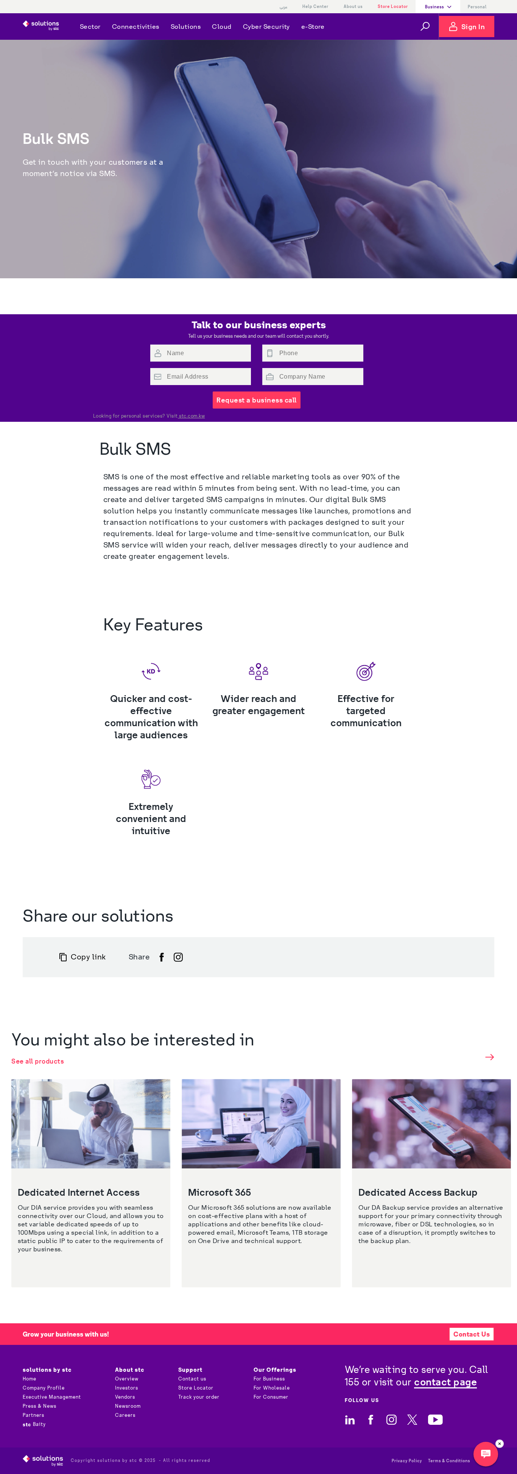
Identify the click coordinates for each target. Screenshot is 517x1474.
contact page (445, 1381)
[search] (425, 26)
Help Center (315, 6)
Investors (126, 1388)
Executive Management (52, 1397)
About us (353, 6)
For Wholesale (272, 1388)
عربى (283, 7)
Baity (34, 1424)
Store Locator (393, 6)
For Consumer (271, 1397)
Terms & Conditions (449, 1460)
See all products (37, 1061)
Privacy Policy (407, 1460)
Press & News (39, 1406)
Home (29, 1379)
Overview (127, 1379)
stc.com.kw (191, 416)
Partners (33, 1415)
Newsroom (128, 1406)
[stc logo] (41, 26)
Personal (477, 7)
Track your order (199, 1397)
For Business (269, 1379)
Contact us (192, 1379)
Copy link (88, 957)
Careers (125, 1415)
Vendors (125, 1397)
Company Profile (44, 1388)
